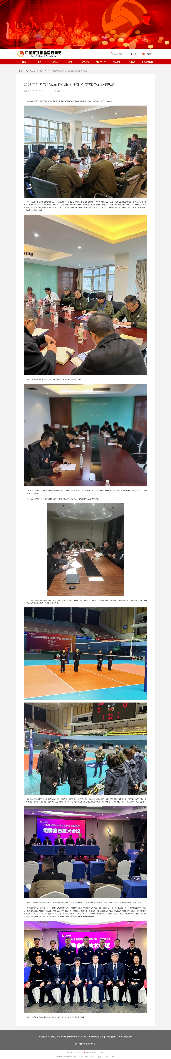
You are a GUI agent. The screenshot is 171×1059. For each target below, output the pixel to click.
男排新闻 (40, 71)
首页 (20, 71)
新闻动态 (29, 71)
